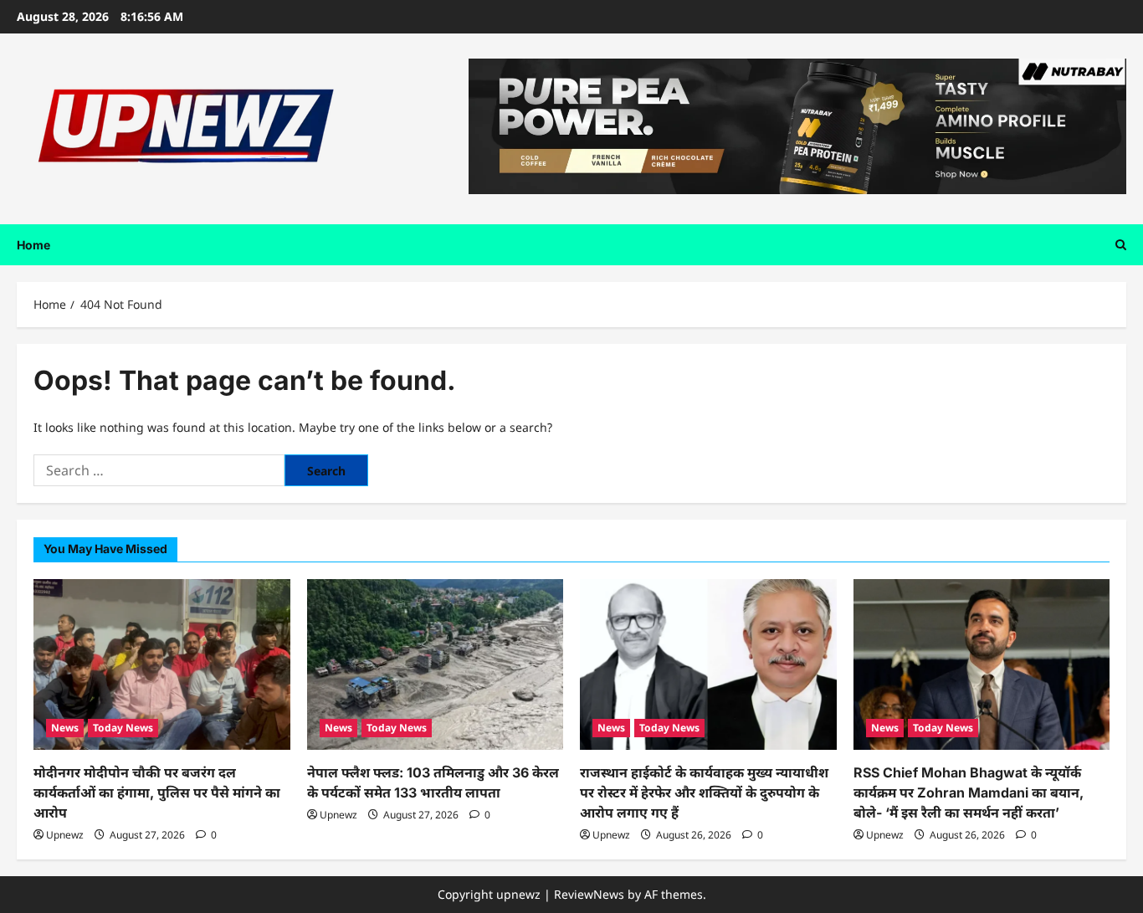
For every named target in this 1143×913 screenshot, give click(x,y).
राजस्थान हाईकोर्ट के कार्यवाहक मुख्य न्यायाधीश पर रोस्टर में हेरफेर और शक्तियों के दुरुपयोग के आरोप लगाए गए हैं (704, 792)
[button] (1120, 244)
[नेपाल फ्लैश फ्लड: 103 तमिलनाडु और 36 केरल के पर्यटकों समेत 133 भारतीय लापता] (435, 664)
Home (33, 245)
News (65, 728)
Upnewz (65, 835)
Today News (123, 728)
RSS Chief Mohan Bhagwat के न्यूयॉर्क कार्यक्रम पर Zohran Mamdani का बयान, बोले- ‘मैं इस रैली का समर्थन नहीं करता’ (968, 792)
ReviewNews (589, 894)
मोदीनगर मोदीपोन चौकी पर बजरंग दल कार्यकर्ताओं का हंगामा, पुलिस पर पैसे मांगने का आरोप (156, 792)
